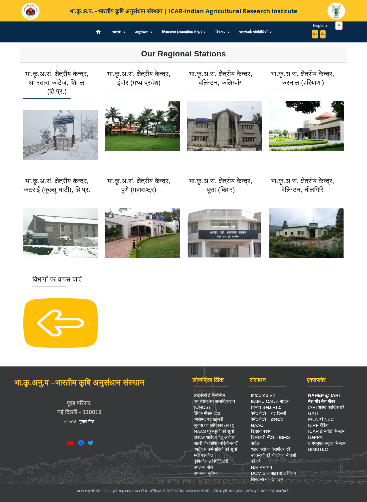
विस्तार (220, 32)
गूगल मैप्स (86, 421)
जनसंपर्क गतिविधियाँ (253, 32)
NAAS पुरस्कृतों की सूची (214, 431)
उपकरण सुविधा (206, 473)
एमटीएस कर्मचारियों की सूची (215, 449)
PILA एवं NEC (321, 419)
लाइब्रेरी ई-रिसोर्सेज (209, 395)
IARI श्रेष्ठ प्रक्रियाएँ (326, 407)
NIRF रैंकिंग (318, 425)
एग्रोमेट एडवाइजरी (208, 419)
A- (323, 33)
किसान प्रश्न (261, 431)
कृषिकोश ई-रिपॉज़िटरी (211, 461)
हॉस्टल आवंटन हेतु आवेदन (214, 437)
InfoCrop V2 (263, 395)
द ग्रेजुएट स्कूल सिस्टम (327, 443)
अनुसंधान (141, 32)
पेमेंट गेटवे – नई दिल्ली (268, 413)
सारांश (116, 32)
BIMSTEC (318, 449)
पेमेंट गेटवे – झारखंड (267, 419)
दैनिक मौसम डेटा (207, 413)
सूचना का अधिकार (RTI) (214, 425)
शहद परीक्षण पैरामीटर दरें (270, 449)
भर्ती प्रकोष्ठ (203, 455)
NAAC (257, 425)
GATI (313, 413)
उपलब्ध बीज (203, 467)
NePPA (315, 437)
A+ (315, 33)
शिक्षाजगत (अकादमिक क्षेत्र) (182, 32)
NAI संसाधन (261, 467)
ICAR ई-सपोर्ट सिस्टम (326, 431)
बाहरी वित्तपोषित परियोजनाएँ (215, 443)
